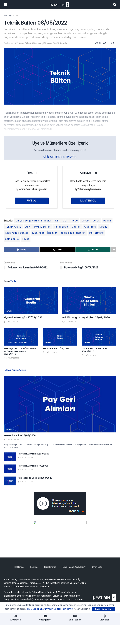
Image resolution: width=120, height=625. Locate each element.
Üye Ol (31, 200)
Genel (17, 16)
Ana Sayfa (8, 16)
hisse (74, 220)
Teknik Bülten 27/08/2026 (56, 348)
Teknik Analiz (13, 226)
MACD (85, 220)
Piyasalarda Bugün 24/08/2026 (35, 477)
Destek (76, 226)
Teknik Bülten (31, 43)
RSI (57, 220)
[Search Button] (114, 4)
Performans (96, 232)
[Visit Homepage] (60, 4)
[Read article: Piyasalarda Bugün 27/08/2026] (31, 300)
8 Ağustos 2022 (11, 43)
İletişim (34, 567)
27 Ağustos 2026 (12, 322)
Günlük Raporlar (60, 43)
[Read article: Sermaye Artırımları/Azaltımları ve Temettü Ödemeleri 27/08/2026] (21, 337)
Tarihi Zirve (61, 226)
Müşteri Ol (88, 200)
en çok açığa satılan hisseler (33, 220)
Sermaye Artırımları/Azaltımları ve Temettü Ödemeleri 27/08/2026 (20, 351)
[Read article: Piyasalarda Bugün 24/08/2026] (10, 481)
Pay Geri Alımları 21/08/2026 (33, 465)
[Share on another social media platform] (113, 249)
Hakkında (19, 567)
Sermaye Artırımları (16, 342)
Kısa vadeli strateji (17, 232)
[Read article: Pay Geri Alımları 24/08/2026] (60, 404)
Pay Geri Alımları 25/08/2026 (33, 453)
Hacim (107, 220)
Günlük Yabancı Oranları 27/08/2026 (95, 350)
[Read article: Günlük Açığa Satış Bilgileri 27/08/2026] (89, 300)
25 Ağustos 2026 (26, 458)
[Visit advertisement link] (60, 503)
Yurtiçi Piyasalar (45, 43)
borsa (96, 220)
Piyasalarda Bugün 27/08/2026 (23, 317)
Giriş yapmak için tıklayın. (60, 156)
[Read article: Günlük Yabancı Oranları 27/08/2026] (99, 337)
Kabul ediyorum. (103, 609)
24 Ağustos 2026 (12, 439)
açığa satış (12, 238)
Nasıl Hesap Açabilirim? (74, 567)
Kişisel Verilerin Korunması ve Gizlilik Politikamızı (49, 609)
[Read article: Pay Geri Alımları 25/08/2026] (10, 456)
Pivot (25, 238)
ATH (27, 226)
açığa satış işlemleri (73, 232)
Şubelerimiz (50, 567)
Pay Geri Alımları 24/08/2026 (20, 435)
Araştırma (90, 226)
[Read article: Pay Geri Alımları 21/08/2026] (10, 468)
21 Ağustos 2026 (26, 470)
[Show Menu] (5, 4)
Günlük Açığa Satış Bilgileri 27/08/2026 (86, 317)
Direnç (103, 226)
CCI (65, 220)
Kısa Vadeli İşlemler (44, 232)
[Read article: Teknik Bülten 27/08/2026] (60, 337)
